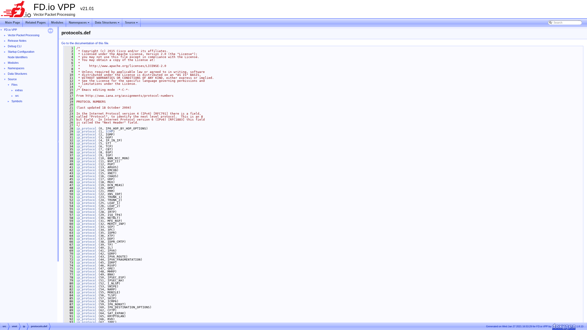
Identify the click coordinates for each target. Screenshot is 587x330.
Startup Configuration (21, 51)
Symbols (16, 101)
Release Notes (17, 40)
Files (14, 84)
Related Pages (35, 22)
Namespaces (79, 24)
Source (131, 24)
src (17, 95)
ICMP (109, 131)
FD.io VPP (10, 29)
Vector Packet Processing (23, 35)
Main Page (12, 22)
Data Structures (107, 24)
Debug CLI (14, 46)
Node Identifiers (18, 57)
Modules (57, 22)
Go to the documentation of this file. (85, 43)
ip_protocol (86, 128)
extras (19, 90)
